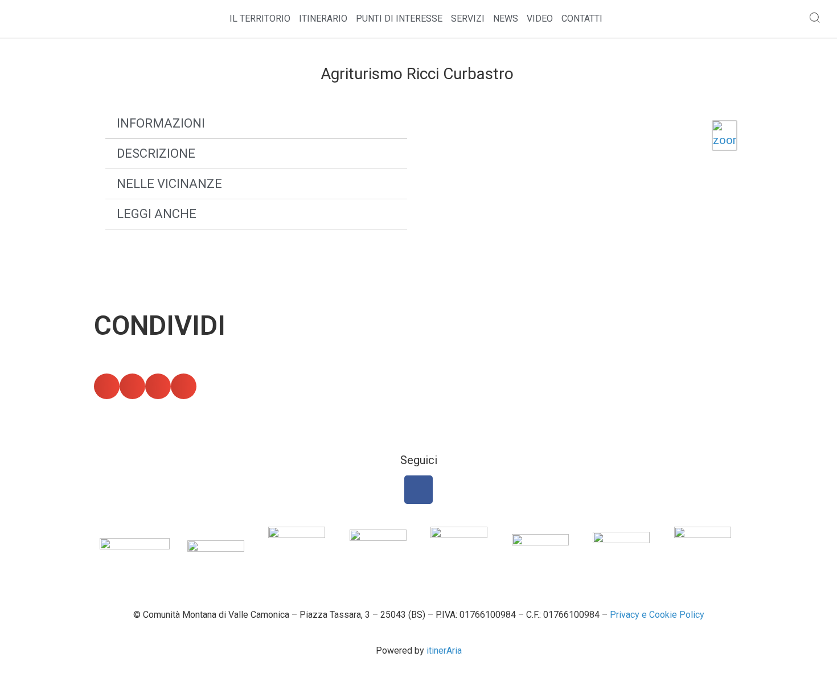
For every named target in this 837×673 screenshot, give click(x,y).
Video (540, 18)
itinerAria (444, 650)
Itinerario (323, 18)
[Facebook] (418, 489)
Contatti (581, 18)
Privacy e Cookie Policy (657, 614)
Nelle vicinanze (169, 184)
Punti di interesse (399, 18)
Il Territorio (259, 18)
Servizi (468, 18)
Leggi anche (156, 214)
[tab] (256, 123)
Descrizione (156, 153)
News (505, 18)
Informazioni (161, 123)
